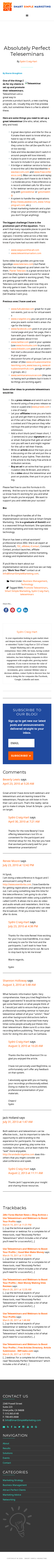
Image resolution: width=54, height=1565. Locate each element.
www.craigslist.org (21, 318)
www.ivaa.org (34, 365)
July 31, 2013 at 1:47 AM (18, 1122)
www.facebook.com (21, 328)
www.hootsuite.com (26, 345)
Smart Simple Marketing (27, 7)
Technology (27, 584)
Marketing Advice (12, 1494)
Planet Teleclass (17, 270)
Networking (9, 1499)
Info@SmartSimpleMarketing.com (20, 573)
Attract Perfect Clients (14, 1489)
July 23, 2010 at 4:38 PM (23, 926)
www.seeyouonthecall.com (25, 249)
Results (6, 1448)
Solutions (8, 1453)
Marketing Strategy (13, 1480)
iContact (35, 546)
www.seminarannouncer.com (26, 375)
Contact (7, 1462)
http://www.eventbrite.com (17, 884)
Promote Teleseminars (35, 587)
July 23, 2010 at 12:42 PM (18, 865)
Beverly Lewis (11, 779)
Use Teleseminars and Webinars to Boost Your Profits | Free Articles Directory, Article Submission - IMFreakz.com (27, 1347)
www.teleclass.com (23, 264)
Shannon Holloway (15, 980)
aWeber (25, 546)
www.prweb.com (40, 406)
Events (6, 1457)
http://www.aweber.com (24, 201)
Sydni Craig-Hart (40, 591)
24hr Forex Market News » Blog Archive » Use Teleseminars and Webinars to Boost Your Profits (25, 1218)
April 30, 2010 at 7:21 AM (24, 821)
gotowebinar (27, 191)
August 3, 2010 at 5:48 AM (19, 985)
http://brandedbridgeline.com (18, 1154)
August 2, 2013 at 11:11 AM (25, 1173)
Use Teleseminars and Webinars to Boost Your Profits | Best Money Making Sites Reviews (25, 1283)
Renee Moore (11, 861)
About (6, 1443)
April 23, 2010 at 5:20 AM (18, 783)
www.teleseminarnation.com (26, 253)
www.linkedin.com (20, 348)
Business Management (35, 581)
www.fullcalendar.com (22, 308)
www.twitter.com (20, 342)
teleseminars (27, 594)
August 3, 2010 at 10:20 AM (25, 1046)
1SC (19, 546)
